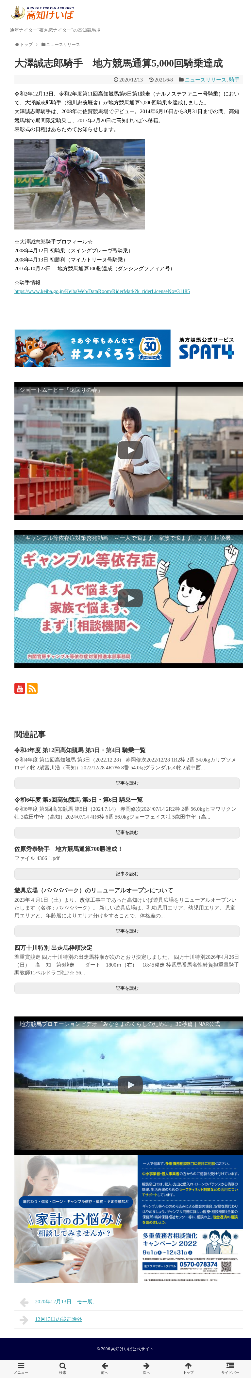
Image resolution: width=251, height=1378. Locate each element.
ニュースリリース (205, 79)
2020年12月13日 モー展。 (66, 1301)
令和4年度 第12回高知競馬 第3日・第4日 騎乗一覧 (80, 750)
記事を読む (127, 783)
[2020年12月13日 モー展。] (105, 1369)
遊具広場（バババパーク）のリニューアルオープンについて (93, 890)
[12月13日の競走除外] (146, 1369)
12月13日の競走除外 (58, 1319)
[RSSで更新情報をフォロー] (32, 688)
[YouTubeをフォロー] (19, 688)
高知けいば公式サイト (132, 1349)
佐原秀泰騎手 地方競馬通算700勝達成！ (68, 849)
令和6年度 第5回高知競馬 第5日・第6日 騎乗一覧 (78, 799)
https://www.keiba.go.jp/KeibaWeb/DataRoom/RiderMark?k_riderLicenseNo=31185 (102, 291)
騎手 (234, 79)
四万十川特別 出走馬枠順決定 (53, 947)
